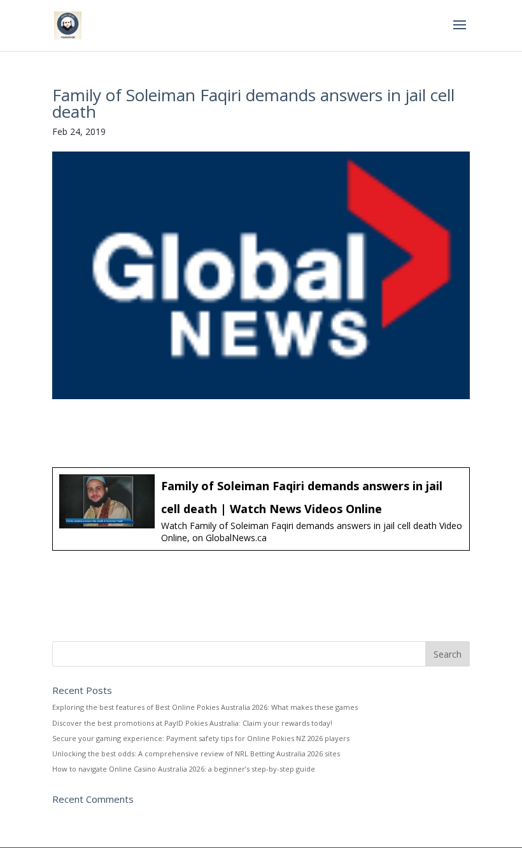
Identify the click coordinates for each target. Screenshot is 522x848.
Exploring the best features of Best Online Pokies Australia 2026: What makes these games (205, 707)
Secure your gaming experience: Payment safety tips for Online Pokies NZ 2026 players (200, 738)
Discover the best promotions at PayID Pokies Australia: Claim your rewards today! (192, 723)
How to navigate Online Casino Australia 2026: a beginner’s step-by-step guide (183, 769)
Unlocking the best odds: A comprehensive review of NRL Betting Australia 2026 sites (196, 753)
